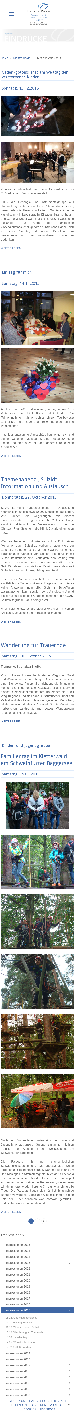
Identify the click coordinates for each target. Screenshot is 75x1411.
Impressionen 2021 (17, 1274)
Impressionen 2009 (17, 1383)
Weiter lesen (11, 248)
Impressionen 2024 (17, 1256)
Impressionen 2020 (17, 1280)
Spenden (20, 1405)
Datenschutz (39, 1400)
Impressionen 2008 (17, 1389)
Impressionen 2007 (17, 1395)
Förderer (38, 1405)
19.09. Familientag (16, 1337)
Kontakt (59, 1400)
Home (4, 58)
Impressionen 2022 (17, 1268)
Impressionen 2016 (17, 1304)
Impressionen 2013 (17, 1359)
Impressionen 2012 (17, 1365)
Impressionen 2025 (17, 1250)
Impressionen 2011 (17, 1371)
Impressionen (22, 58)
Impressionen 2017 (17, 1298)
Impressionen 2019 (17, 1286)
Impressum (17, 1400)
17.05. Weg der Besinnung (20, 1342)
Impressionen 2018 (17, 1292)
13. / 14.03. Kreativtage (18, 1346)
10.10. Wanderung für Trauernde (24, 1332)
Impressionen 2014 (17, 1353)
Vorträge (57, 1405)
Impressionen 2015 (17, 1310)
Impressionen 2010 (17, 1377)
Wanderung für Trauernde (33, 645)
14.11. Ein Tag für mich (18, 1322)
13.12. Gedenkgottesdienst (21, 1317)
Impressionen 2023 (17, 1262)
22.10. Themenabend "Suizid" (22, 1327)
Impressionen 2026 (17, 1244)
